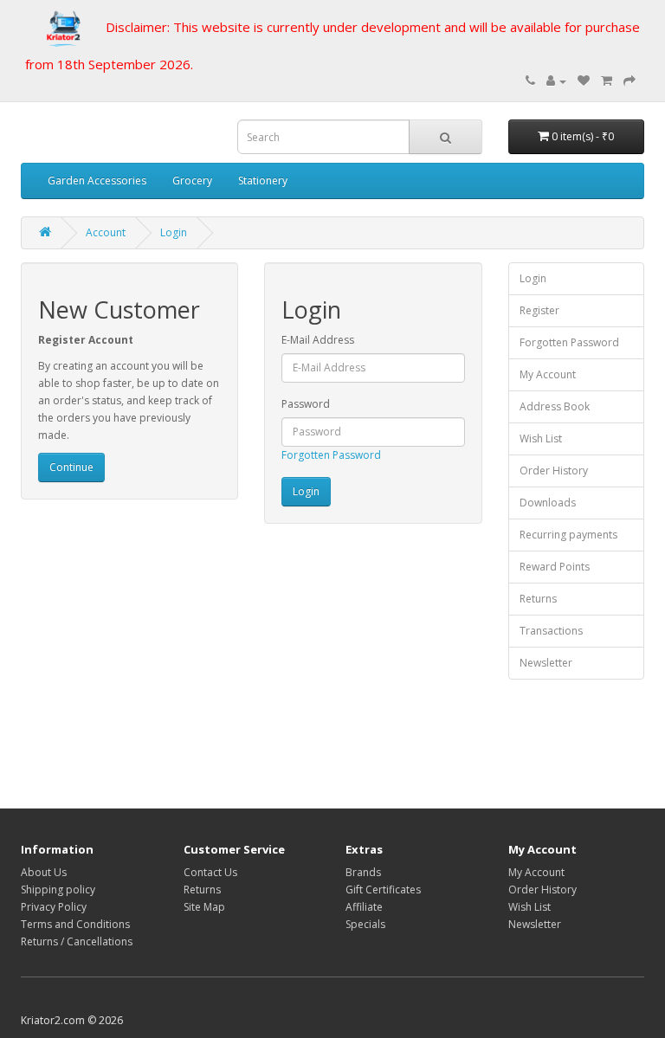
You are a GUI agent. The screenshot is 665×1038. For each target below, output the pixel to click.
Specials (365, 924)
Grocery (192, 180)
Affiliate (364, 906)
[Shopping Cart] (606, 81)
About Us (44, 872)
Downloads (548, 502)
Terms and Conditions (75, 924)
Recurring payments (568, 534)
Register (539, 310)
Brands (363, 872)
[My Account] (556, 81)
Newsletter (546, 662)
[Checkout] (629, 81)
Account (106, 232)
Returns (538, 598)
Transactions (551, 630)
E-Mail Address (317, 339)
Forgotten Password (331, 455)
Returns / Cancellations (76, 941)
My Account (548, 374)
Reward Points (555, 566)
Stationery (262, 180)
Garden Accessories (97, 180)
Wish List (541, 438)
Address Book (555, 406)
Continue (71, 467)
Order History (554, 470)
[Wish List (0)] (584, 81)
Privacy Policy (54, 906)
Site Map (204, 906)
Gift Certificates (383, 889)
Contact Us (210, 872)
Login (173, 232)
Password (305, 404)
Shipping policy (58, 889)
